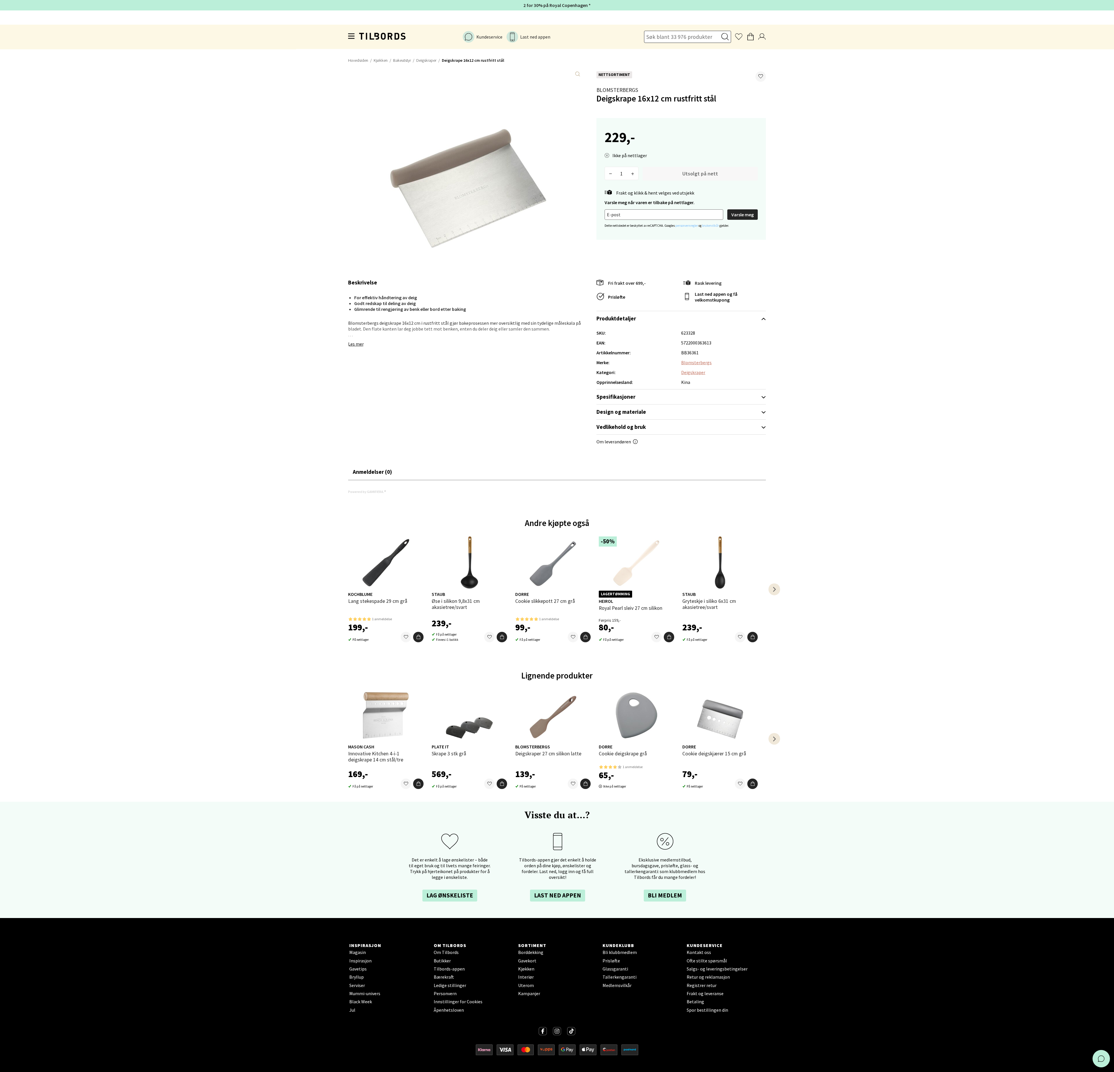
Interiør (526, 977)
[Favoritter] (406, 637)
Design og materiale (621, 411)
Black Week (360, 1001)
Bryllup (356, 977)
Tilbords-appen (449, 969)
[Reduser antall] (610, 173)
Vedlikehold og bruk (621, 426)
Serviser (357, 985)
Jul (352, 1010)
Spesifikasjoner (615, 396)
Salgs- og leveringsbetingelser (717, 969)
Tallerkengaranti (619, 977)
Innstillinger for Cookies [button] (458, 1001)
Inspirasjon (360, 961)
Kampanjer (529, 993)
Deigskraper (426, 60)
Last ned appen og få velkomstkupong (716, 297)
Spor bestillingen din (707, 1010)
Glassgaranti (615, 969)
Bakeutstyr (402, 60)
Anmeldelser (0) (372, 471)
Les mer (356, 344)
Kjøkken (381, 60)
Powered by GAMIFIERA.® (367, 491)
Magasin (357, 952)
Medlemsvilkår (617, 985)
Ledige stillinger (450, 985)
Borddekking (530, 952)
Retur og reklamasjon (708, 977)
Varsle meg (742, 214)
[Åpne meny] (351, 37)
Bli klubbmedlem (620, 952)
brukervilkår (710, 226)
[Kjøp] (418, 637)
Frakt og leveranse (705, 993)
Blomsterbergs (617, 89)
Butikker (442, 961)
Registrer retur (702, 985)
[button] (760, 76)
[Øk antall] (632, 173)
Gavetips (358, 969)
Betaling (695, 1001)
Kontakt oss (699, 952)
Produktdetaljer (616, 318)
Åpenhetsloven (449, 1010)
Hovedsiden (358, 60)
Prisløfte (616, 297)
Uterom (526, 985)
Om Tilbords (446, 952)
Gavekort (527, 961)
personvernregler (687, 226)
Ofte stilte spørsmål (707, 961)
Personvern (445, 993)
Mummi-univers (364, 993)
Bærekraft (444, 977)
